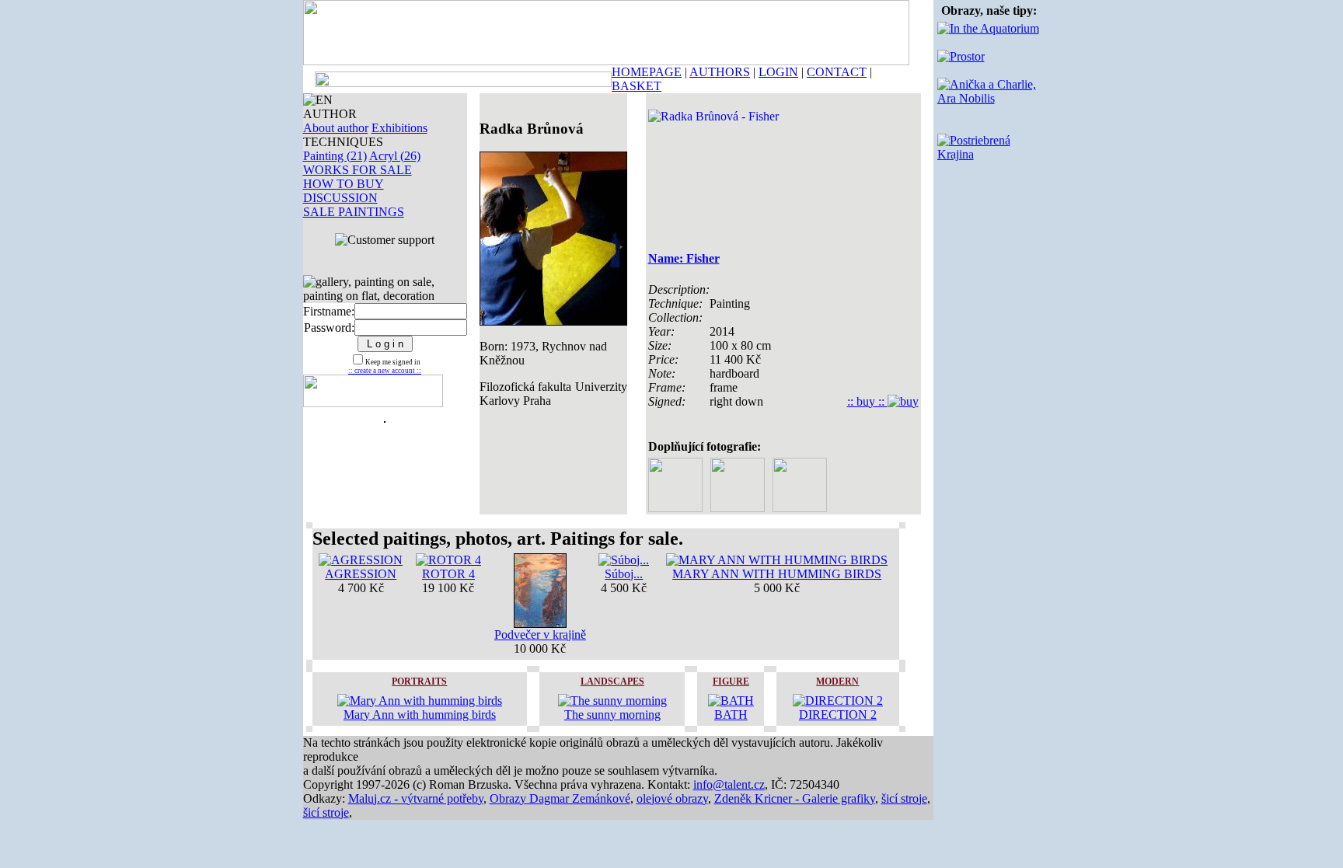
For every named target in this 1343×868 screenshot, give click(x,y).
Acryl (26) (394, 155)
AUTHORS (719, 71)
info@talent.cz (729, 784)
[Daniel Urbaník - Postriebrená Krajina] (989, 154)
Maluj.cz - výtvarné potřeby (415, 798)
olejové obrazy (672, 798)
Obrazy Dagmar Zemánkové (560, 798)
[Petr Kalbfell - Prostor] (961, 56)
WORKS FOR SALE (357, 169)
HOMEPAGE (647, 71)
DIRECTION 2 (838, 714)
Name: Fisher (684, 258)
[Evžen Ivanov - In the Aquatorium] (988, 28)
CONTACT (837, 71)
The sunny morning (612, 714)
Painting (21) (335, 155)
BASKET (636, 85)
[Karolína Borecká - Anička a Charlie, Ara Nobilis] (989, 98)
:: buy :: (867, 401)
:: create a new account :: (384, 371)
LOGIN (778, 71)
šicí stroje (904, 798)
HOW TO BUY (343, 183)
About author (335, 127)
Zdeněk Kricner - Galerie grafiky (794, 798)
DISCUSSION (340, 197)
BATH (731, 714)
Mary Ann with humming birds (420, 714)
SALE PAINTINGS (353, 211)
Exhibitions (399, 127)
